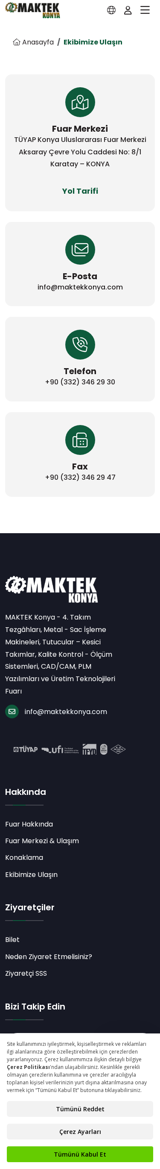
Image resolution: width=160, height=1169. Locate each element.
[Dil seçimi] (111, 10)
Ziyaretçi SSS (26, 973)
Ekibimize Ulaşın (31, 875)
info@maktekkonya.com (66, 712)
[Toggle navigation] (145, 10)
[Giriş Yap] (128, 10)
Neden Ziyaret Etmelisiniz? (48, 957)
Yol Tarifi (80, 191)
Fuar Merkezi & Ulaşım (42, 841)
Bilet (12, 940)
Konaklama (24, 857)
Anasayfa (37, 42)
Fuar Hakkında (29, 824)
